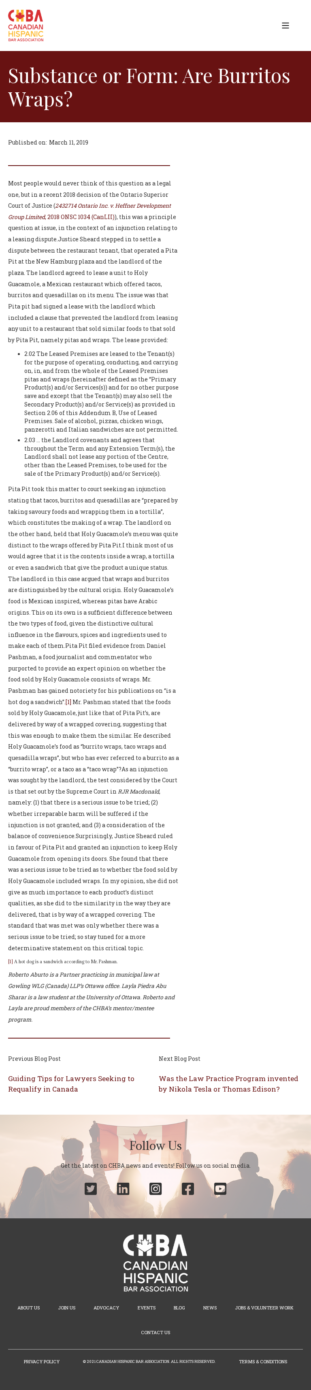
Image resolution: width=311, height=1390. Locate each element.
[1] (68, 702)
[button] (285, 25)
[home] (25, 25)
